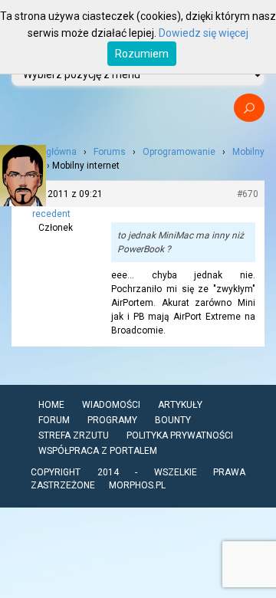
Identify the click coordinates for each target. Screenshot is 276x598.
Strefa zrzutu (73, 435)
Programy (112, 420)
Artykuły (180, 404)
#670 (247, 194)
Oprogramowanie (179, 151)
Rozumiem (142, 54)
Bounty (173, 420)
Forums (110, 151)
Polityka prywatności (180, 435)
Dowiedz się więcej (203, 33)
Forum (54, 420)
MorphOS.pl (137, 485)
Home (51, 404)
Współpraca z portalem (97, 450)
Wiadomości (111, 404)
